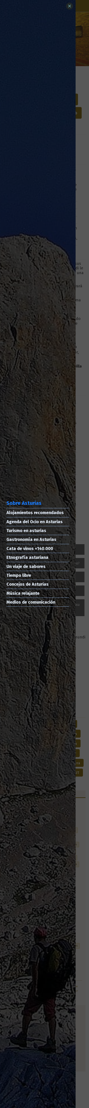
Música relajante (23, 593)
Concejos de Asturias (27, 584)
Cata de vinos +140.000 (29, 548)
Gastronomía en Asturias (31, 539)
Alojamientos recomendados (35, 512)
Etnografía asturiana (27, 557)
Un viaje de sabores (26, 566)
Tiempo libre (18, 575)
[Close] (69, 6)
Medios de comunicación (30, 602)
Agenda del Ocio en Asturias (34, 521)
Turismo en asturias (26, 530)
